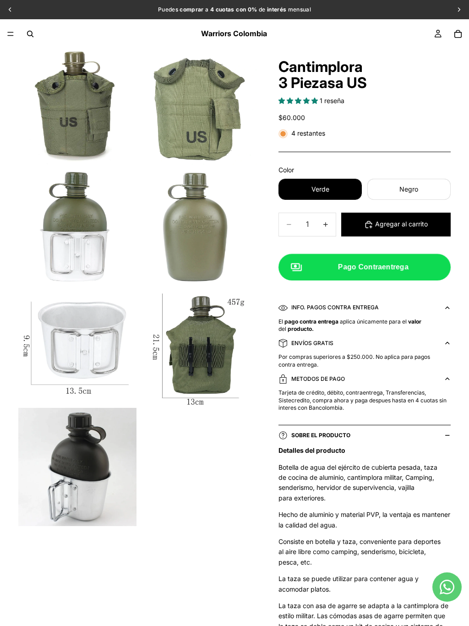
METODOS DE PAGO (318, 378)
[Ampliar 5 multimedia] (77, 347)
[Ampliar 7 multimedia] (77, 467)
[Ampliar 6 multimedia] (197, 347)
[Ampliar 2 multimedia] (197, 107)
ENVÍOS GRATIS (312, 343)
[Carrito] (458, 34)
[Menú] (10, 33)
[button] (299, 100)
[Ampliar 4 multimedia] (197, 227)
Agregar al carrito (401, 224)
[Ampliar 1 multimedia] (77, 107)
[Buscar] (30, 34)
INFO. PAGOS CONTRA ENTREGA (335, 307)
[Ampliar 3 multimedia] (77, 227)
